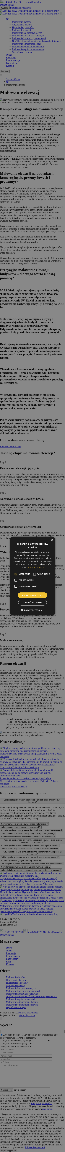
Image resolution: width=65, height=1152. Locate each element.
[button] (32, 610)
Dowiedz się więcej (36, 567)
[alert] (32, 576)
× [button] (52, 540)
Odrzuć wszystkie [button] (32, 602)
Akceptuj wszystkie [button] (32, 595)
